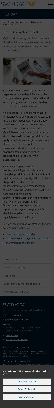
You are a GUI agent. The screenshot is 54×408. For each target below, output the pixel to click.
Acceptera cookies (27, 381)
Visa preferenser (27, 397)
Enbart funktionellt (27, 389)
